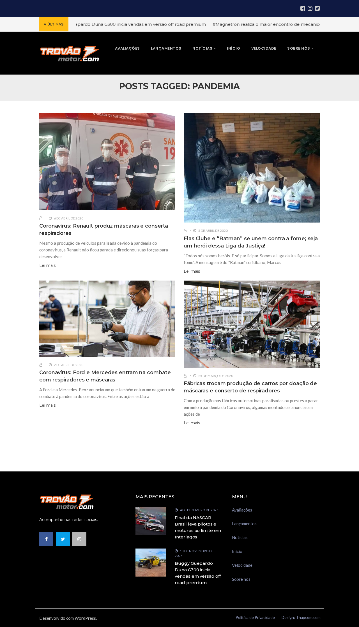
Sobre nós (241, 579)
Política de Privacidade (255, 617)
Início (237, 551)
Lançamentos (244, 523)
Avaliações (242, 509)
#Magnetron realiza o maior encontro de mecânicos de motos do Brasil (270, 24)
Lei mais (47, 265)
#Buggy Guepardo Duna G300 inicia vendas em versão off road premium (110, 24)
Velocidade (242, 565)
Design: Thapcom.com (301, 617)
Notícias (240, 537)
